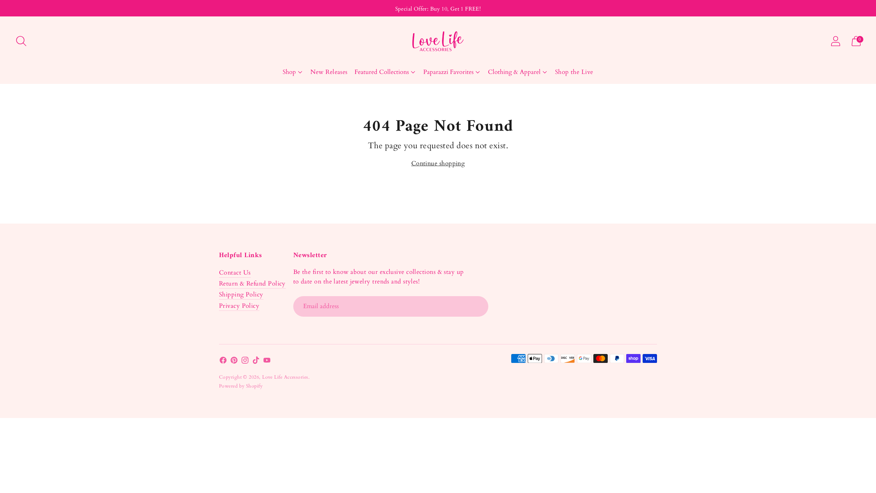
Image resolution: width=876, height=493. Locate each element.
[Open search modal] (21, 41)
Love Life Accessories (285, 377)
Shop (289, 72)
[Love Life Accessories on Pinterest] (234, 361)
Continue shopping (438, 163)
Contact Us (235, 272)
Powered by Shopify (240, 386)
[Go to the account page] (835, 41)
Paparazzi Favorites (448, 72)
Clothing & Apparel (514, 72)
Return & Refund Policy (252, 283)
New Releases (328, 72)
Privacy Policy (239, 306)
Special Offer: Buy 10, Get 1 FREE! (438, 9)
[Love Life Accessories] (438, 41)
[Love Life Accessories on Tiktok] (256, 361)
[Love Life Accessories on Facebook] (223, 361)
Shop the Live (574, 72)
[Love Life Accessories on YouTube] (267, 361)
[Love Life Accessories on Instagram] (245, 361)
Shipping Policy (241, 294)
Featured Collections (382, 72)
